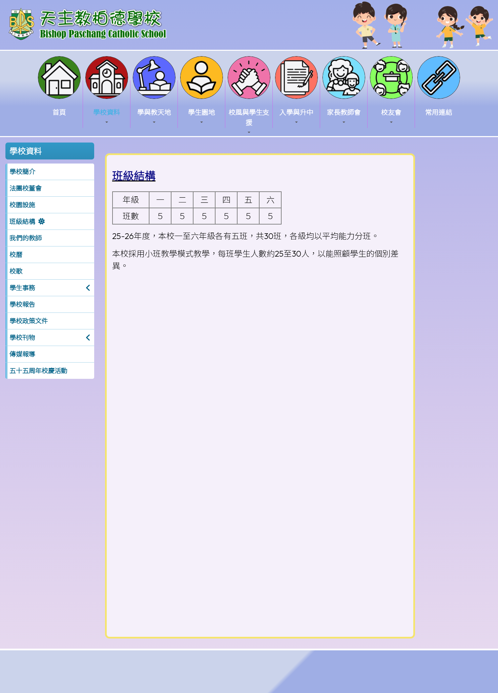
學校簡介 (22, 172)
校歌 (15, 271)
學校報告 (22, 304)
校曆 (15, 255)
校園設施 (22, 205)
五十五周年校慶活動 (38, 371)
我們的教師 (25, 238)
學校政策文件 (28, 321)
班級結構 (22, 221)
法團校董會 (25, 188)
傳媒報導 (22, 354)
